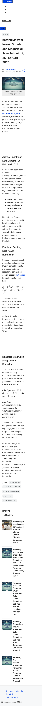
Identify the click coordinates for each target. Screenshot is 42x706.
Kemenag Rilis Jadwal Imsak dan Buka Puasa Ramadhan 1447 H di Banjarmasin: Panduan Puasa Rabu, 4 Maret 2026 (18, 562)
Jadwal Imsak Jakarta (12, 487)
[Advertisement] (13, 144)
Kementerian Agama (11, 113)
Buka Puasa (15, 482)
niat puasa (20, 275)
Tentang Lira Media (15, 6)
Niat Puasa (8, 496)
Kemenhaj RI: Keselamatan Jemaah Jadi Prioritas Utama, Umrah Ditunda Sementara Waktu (18, 532)
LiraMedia (6, 20)
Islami (5, 34)
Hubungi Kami (13, 12)
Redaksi (10, 9)
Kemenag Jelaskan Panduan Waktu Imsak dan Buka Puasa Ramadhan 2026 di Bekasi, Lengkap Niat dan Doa (17, 599)
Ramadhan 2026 (10, 500)
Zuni (6, 69)
